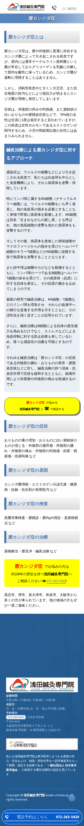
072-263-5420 (56, 581)
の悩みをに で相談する (42, 405)
